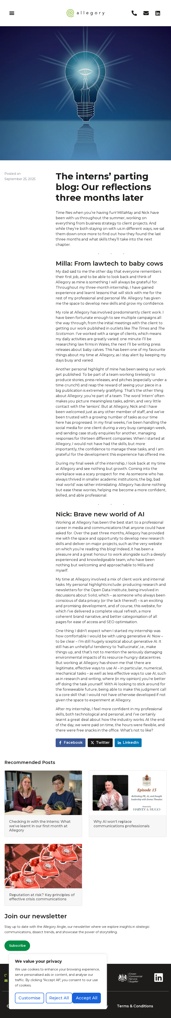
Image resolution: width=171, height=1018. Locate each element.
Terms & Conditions (135, 1006)
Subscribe (17, 946)
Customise (29, 998)
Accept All (86, 998)
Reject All (59, 998)
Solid (92, 595)
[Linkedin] (158, 13)
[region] (58, 981)
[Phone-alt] (134, 13)
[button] (12, 13)
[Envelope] (146, 13)
